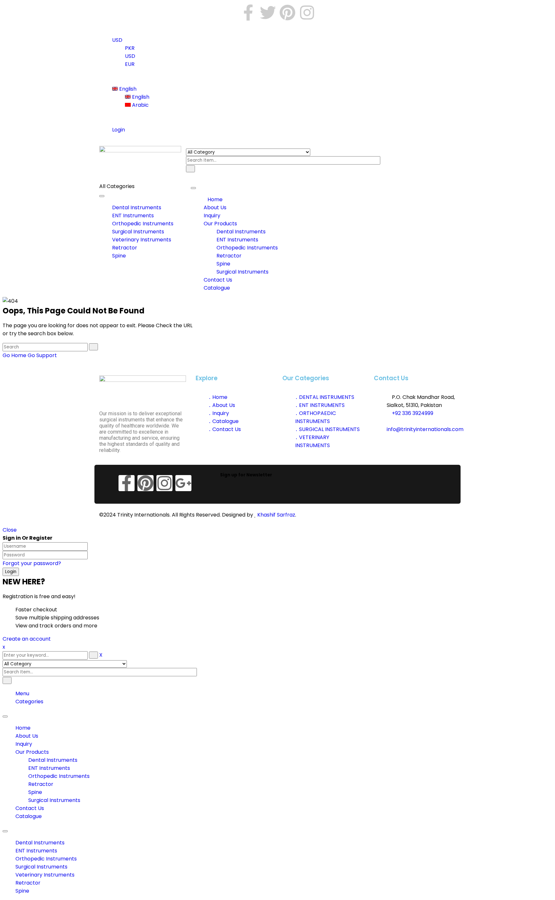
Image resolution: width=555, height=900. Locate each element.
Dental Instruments (52, 760)
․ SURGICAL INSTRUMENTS (327, 429)
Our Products (32, 752)
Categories (29, 701)
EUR (130, 64)
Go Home (14, 355)
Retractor (40, 784)
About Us (26, 736)
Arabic (140, 105)
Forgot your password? (32, 563)
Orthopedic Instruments (59, 776)
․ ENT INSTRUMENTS (320, 405)
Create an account (27, 639)
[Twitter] (268, 12)
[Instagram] (307, 12)
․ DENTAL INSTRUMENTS (324, 397)
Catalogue (28, 816)
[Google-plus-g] (183, 483)
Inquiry (23, 744)
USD (117, 40)
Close (10, 530)
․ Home (217, 397)
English (127, 89)
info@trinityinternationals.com (425, 429)
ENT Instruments (49, 768)
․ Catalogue (223, 421)
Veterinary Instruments (45, 874)
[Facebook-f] (248, 12)
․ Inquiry (218, 413)
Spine (35, 792)
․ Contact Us (224, 429)
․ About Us (221, 405)
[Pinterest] (287, 12)
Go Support (42, 355)
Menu (22, 693)
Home (23, 728)
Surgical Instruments (54, 800)
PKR (130, 48)
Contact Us (29, 808)
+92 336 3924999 (412, 413)
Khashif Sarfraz (276, 514)
